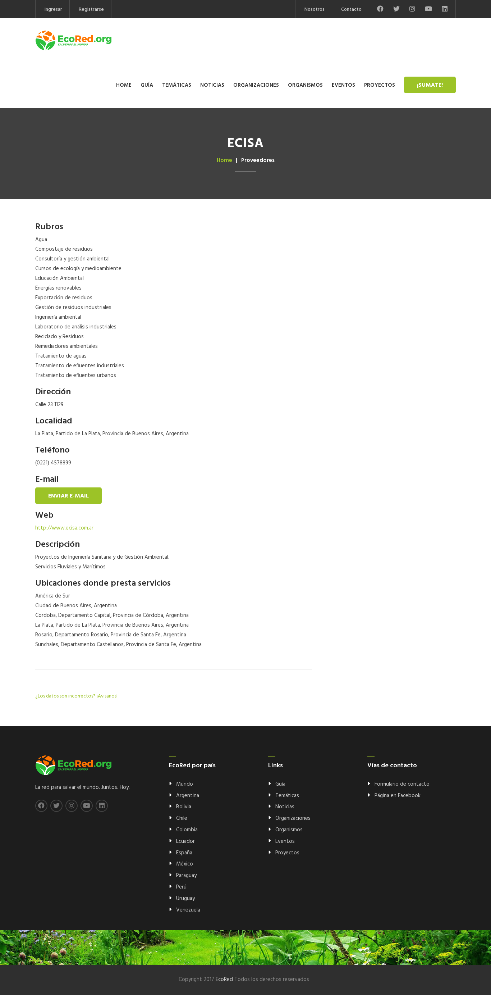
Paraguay (186, 875)
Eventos (343, 85)
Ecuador (185, 841)
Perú (181, 887)
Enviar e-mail (68, 496)
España (184, 853)
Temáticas (176, 85)
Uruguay (185, 898)
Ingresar (53, 9)
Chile (181, 818)
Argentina (187, 795)
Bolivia (183, 807)
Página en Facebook (398, 795)
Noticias (212, 85)
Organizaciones (256, 85)
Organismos (305, 85)
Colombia (187, 830)
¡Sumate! (430, 85)
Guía (147, 85)
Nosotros (314, 9)
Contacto (351, 9)
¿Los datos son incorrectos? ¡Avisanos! (76, 696)
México (184, 864)
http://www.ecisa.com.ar (64, 528)
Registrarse (91, 9)
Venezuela (188, 910)
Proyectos (379, 85)
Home (124, 85)
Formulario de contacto (402, 784)
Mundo (184, 784)
